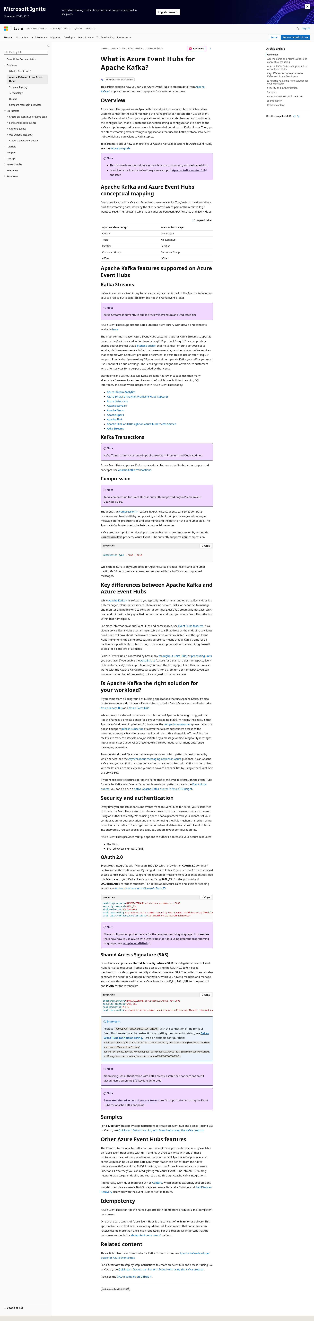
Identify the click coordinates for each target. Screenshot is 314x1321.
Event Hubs (154, 48)
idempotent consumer (144, 1235)
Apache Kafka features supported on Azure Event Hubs (287, 68)
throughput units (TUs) (173, 656)
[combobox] (26, 52)
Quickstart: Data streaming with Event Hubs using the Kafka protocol (161, 1130)
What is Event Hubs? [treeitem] (20, 71)
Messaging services (133, 48)
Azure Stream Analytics (121, 392)
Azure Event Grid (139, 708)
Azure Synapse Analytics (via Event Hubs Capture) (137, 396)
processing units (201, 656)
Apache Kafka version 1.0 (188, 170)
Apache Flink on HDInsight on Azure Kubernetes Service (141, 424)
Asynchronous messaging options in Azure (154, 759)
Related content (276, 105)
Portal (274, 37)
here (115, 329)
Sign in (306, 28)
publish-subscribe (132, 729)
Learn (104, 48)
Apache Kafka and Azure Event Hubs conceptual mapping (287, 60)
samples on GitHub (135, 943)
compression (127, 511)
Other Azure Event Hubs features (285, 96)
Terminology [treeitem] (16, 92)
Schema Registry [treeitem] (18, 87)
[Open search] (298, 28)
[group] (157, 909)
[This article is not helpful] (298, 116)
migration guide (120, 148)
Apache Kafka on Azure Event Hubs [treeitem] (25, 79)
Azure (115, 48)
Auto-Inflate (147, 660)
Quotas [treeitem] (13, 98)
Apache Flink (114, 419)
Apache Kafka (116, 600)
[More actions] (210, 48)
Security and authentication (282, 87)
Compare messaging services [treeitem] (25, 104)
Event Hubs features (190, 626)
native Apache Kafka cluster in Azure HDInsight (163, 789)
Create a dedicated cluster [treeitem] (23, 140)
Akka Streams (115, 428)
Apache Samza (116, 405)
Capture (157, 1182)
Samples (272, 92)
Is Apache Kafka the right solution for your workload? (287, 82)
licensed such (145, 345)
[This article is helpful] (294, 116)
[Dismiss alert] (307, 6)
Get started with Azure (295, 37)
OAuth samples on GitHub (133, 1276)
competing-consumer (177, 724)
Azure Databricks (117, 401)
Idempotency (274, 100)
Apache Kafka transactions (134, 470)
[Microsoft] (6, 28)
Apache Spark (115, 415)
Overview (272, 54)
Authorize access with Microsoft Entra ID (140, 888)
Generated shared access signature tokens (131, 1100)
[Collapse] (48, 45)
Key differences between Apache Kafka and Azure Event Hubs (285, 75)
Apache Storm (115, 410)
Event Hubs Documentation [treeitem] (21, 59)
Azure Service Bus (112, 708)
